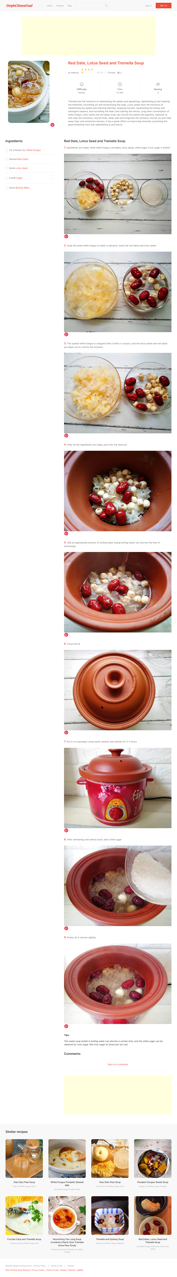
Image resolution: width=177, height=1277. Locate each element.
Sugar (19, 177)
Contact (70, 1266)
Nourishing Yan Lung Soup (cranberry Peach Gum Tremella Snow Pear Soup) (67, 1242)
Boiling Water (23, 187)
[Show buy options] (51, 177)
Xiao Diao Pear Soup (24, 1182)
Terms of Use (57, 1266)
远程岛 (80, 1270)
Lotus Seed (22, 168)
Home (49, 5)
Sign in (148, 5)
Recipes (60, 5)
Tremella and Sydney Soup (110, 1239)
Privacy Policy (39, 1266)
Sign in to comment (118, 1064)
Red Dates (23, 159)
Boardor (72, 1270)
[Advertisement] (88, 36)
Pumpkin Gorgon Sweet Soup (152, 1182)
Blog (70, 5)
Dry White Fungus (31, 150)
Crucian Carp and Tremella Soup (24, 1239)
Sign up (163, 5)
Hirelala (63, 1270)
